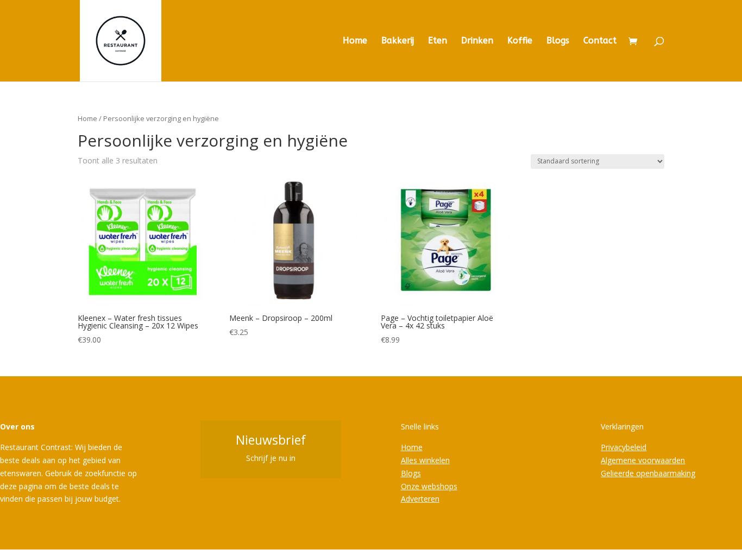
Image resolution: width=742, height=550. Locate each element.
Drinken (477, 41)
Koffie (519, 41)
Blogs (557, 41)
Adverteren (420, 499)
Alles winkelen (425, 460)
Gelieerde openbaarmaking (648, 473)
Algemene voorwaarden (643, 460)
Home (355, 41)
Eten (437, 41)
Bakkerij (397, 41)
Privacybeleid (623, 447)
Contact (600, 41)
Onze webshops (429, 486)
